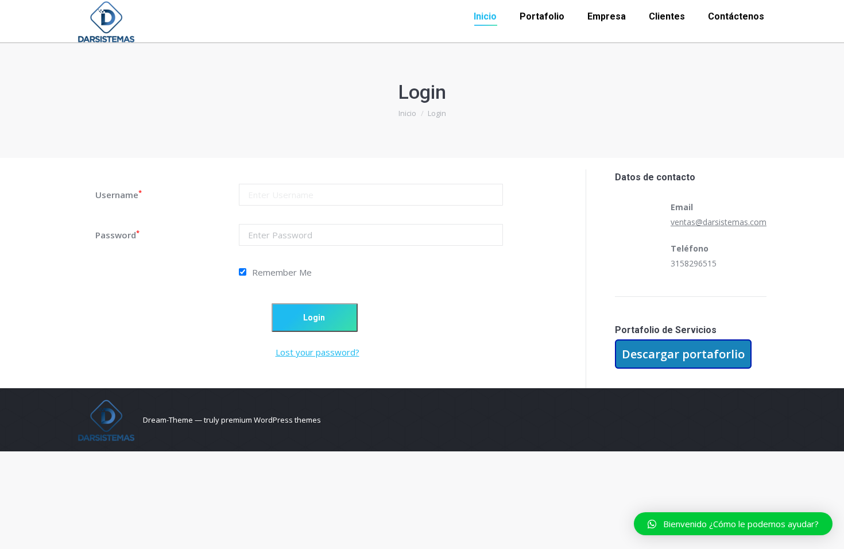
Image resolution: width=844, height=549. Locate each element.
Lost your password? (317, 352)
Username (118, 194)
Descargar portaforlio (683, 354)
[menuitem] (485, 17)
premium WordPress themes (271, 420)
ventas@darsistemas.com (718, 221)
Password (117, 235)
